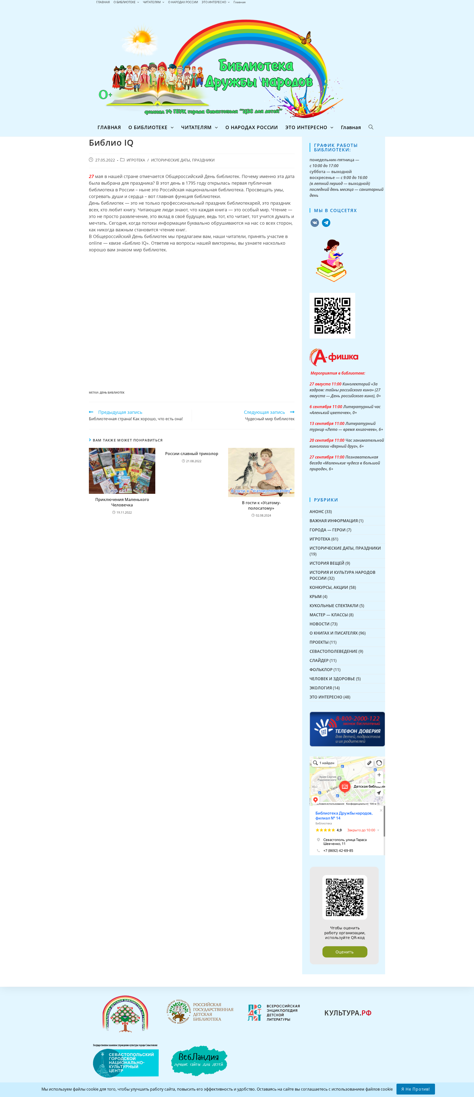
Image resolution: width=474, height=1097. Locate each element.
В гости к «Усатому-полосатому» (261, 505)
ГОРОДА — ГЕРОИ (328, 530)
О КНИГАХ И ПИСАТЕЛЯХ (334, 633)
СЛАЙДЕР (319, 660)
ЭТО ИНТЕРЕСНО (214, 2)
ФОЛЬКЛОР (321, 669)
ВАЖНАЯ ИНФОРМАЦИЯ (334, 520)
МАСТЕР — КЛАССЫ (329, 615)
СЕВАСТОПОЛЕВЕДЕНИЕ (333, 651)
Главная (240, 2)
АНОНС (317, 511)
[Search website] (371, 127)
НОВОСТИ (320, 624)
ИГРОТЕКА (136, 160)
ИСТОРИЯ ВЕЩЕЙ (327, 563)
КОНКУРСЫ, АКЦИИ (329, 587)
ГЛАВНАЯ (103, 2)
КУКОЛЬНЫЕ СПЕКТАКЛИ (334, 605)
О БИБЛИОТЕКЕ (125, 2)
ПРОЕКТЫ (319, 642)
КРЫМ (316, 596)
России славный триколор (191, 453)
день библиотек (112, 392)
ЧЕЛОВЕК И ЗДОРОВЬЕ (332, 678)
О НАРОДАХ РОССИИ (183, 2)
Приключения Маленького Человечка (122, 502)
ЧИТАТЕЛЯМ (152, 2)
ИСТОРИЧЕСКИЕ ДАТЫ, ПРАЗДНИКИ (183, 160)
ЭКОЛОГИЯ (321, 688)
